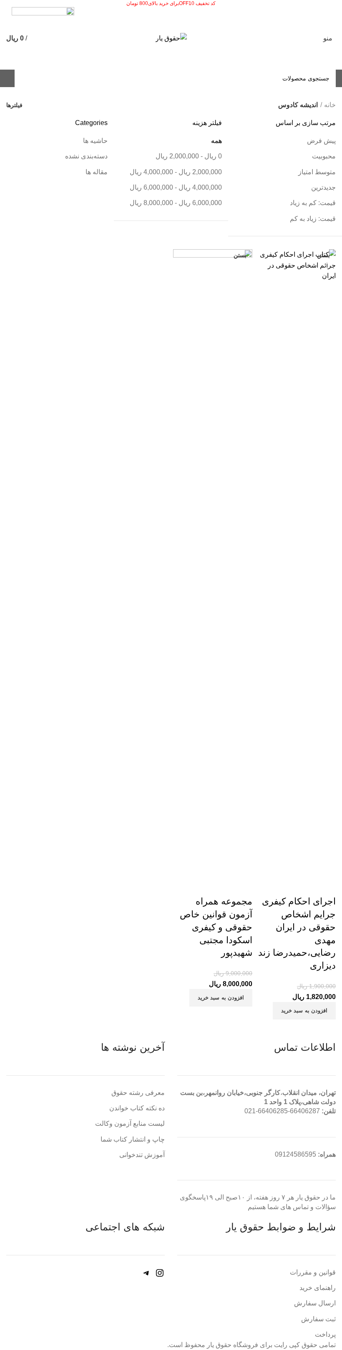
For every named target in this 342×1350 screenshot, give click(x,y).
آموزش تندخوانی (142, 1154)
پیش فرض (321, 140)
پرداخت (325, 1334)
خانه (330, 104)
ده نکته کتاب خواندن (137, 1108)
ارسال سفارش (315, 1303)
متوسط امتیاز (317, 171)
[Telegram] (146, 1275)
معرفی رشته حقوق (138, 1092)
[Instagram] (160, 1275)
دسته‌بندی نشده (86, 156)
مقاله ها (97, 171)
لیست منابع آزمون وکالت (130, 1123)
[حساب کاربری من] (6, 78)
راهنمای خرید (317, 1287)
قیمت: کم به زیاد (313, 202)
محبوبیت (324, 156)
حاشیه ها (95, 140)
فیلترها (14, 105)
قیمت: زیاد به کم (313, 218)
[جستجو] (25, 78)
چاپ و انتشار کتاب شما (133, 1139)
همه (216, 140)
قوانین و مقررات (313, 1272)
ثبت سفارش (318, 1318)
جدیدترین (323, 187)
